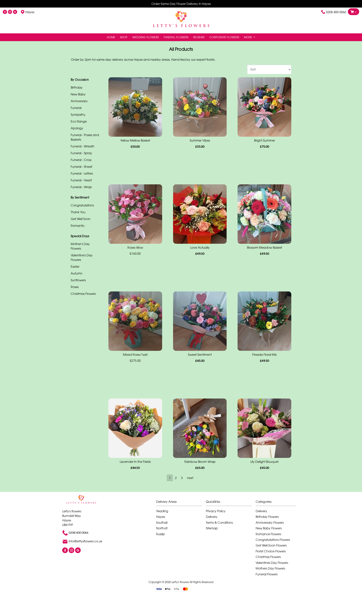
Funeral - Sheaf (81, 167)
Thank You (78, 212)
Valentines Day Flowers (272, 563)
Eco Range (79, 121)
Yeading (162, 511)
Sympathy (78, 115)
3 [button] (182, 478)
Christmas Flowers (83, 294)
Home (111, 37)
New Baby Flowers (269, 528)
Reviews (198, 37)
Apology (77, 128)
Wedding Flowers (145, 37)
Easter (75, 266)
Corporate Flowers (224, 37)
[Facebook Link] (5, 12)
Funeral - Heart (81, 180)
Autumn (76, 273)
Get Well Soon (80, 219)
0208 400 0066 (336, 12)
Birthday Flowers (267, 517)
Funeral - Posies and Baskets (85, 137)
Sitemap (212, 528)
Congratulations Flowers (273, 540)
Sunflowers (78, 280)
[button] (181, 502)
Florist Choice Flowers (271, 551)
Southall (161, 522)
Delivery (211, 517)
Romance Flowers (268, 534)
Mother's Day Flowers (80, 246)
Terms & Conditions (219, 522)
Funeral (76, 108)
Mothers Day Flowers (270, 568)
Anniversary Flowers (270, 522)
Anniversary (79, 101)
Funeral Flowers (176, 37)
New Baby (78, 94)
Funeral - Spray (81, 153)
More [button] (248, 37)
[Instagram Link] (10, 12)
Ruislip (160, 534)
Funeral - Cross (81, 160)
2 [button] (176, 478)
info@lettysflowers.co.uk (85, 541)
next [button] (190, 478)
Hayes (160, 517)
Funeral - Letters (82, 173)
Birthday (77, 87)
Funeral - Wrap (81, 187)
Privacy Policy (215, 511)
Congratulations (82, 205)
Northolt (161, 528)
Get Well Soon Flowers (271, 545)
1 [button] (170, 478)
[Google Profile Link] (15, 12)
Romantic (78, 226)
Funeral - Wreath (82, 146)
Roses (75, 287)
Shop (123, 37)
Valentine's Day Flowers (82, 257)
